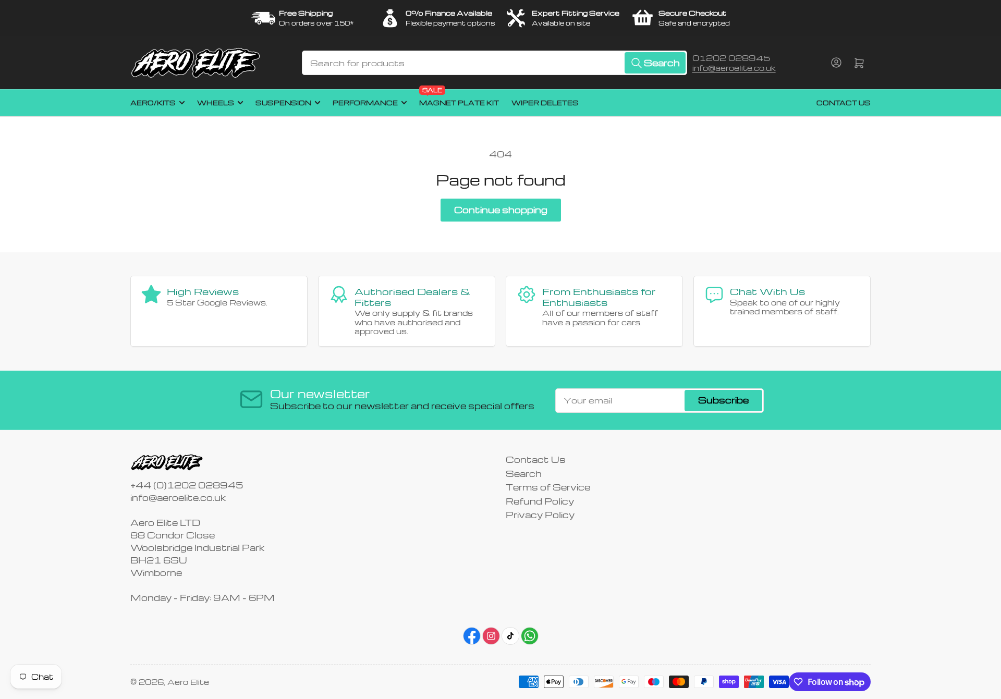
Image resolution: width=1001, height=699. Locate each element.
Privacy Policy (540, 514)
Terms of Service (548, 487)
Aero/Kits (153, 103)
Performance (365, 103)
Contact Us (843, 103)
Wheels (215, 103)
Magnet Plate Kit (459, 98)
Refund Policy (540, 501)
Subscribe (723, 400)
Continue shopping (500, 209)
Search (524, 473)
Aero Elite (188, 681)
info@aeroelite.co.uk (734, 67)
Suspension (283, 103)
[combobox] (494, 63)
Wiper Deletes (545, 103)
